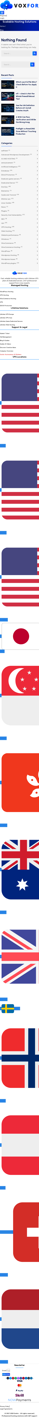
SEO (4, 219)
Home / (3, 26)
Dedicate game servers (11, 179)
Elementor (6, 191)
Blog (1, 30)
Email (4, 1370)
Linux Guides (7, 203)
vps (4, 223)
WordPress (6, 251)
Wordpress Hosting (10, 255)
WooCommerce (8, 243)
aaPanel (5, 150)
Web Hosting (8, 231)
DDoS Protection (9, 175)
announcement (8, 162)
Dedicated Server (9, 183)
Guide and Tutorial (10, 195)
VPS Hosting (7, 227)
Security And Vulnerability (13, 215)
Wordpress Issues (9, 259)
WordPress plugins (10, 263)
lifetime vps (7, 199)
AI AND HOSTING (9, 158)
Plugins (5, 211)
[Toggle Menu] (2, 12)
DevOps (6, 187)
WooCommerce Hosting (11, 247)
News (4, 207)
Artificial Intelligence (10, 166)
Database (6, 170)
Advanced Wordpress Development (16, 154)
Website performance (11, 235)
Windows (6, 239)
